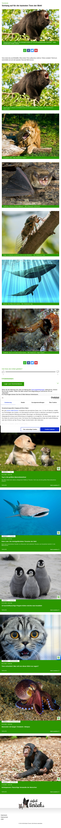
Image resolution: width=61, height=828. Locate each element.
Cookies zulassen (50, 429)
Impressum (4, 815)
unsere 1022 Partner (12, 410)
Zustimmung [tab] (8, 402)
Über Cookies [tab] (53, 402)
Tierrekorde (5, 3)
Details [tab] (23, 402)
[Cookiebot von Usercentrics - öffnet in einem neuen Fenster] (52, 398)
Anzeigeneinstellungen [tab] (37, 402)
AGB (2, 819)
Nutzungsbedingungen (38, 389)
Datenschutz (4, 817)
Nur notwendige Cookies (30, 429)
